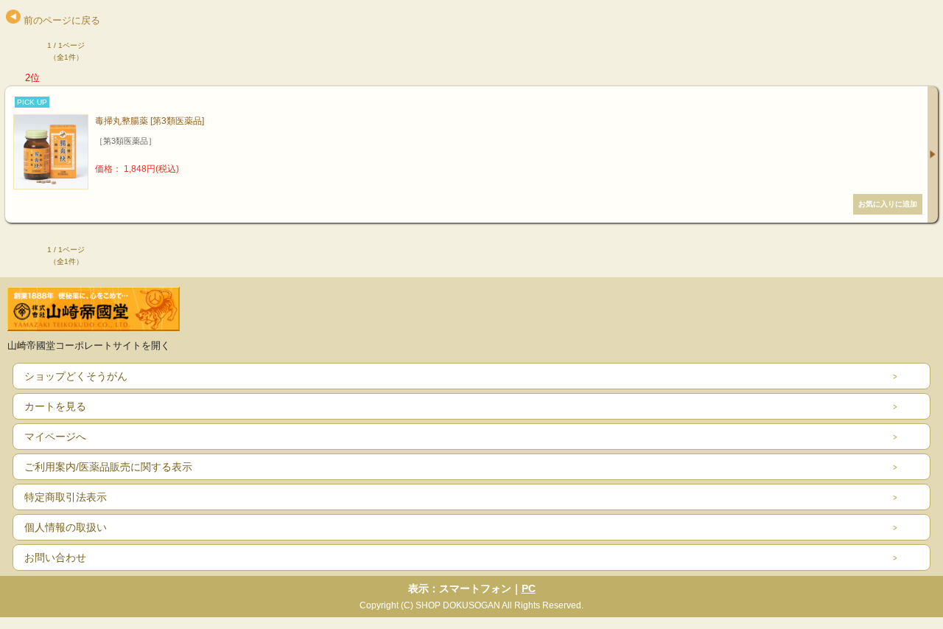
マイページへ (55, 436)
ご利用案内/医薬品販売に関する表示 (108, 467)
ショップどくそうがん (75, 376)
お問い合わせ (55, 557)
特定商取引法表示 (65, 497)
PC (529, 588)
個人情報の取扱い (65, 527)
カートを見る (55, 406)
